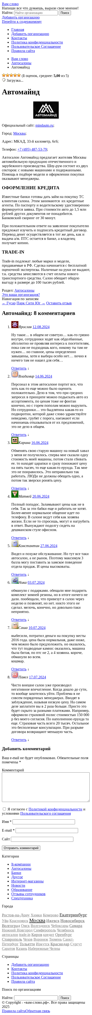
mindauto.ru (44, 125)
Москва (19, 133)
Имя (7, 822)
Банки (16, 873)
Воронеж (40, 939)
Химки (36, 915)
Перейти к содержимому (22, 22)
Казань (21, 949)
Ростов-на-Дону (16, 915)
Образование (21, 890)
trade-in (24, 935)
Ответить (18, 368)
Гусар (9, 303)
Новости (18, 885)
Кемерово (51, 915)
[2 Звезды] (7, 75)
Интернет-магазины (27, 881)
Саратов (8, 949)
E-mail (8, 830)
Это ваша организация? (21, 295)
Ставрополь (12, 939)
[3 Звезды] (11, 75)
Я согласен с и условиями (43, 811)
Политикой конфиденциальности (55, 809)
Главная (17, 30)
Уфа (5, 921)
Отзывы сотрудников (28, 894)
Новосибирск (72, 920)
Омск (25, 926)
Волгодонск (40, 926)
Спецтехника (22, 898)
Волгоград (11, 925)
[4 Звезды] (15, 75)
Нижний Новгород (17, 930)
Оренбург (63, 934)
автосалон (10, 935)
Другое (17, 877)
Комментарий (13, 770)
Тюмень (55, 939)
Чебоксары (59, 926)
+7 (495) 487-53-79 (32, 149)
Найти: (7, 13)
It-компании (21, 864)
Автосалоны (24, 290)
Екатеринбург (73, 914)
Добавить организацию (21, 17)
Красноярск (18, 921)
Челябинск (65, 930)
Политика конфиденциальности (37, 42)
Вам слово (10, 4)
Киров (36, 934)
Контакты (19, 38)
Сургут (76, 944)
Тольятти (27, 944)
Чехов (28, 939)
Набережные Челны (44, 949)
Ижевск (52, 920)
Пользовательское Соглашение (36, 46)
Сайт (6, 839)
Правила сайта (23, 51)
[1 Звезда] (4, 75)
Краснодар (59, 944)
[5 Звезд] (19, 75)
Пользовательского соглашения (45, 813)
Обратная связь (37, 1011)
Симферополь (44, 930)
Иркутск (43, 944)
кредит (48, 935)
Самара (75, 925)
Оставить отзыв (59, 303)
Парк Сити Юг (31, 303)
